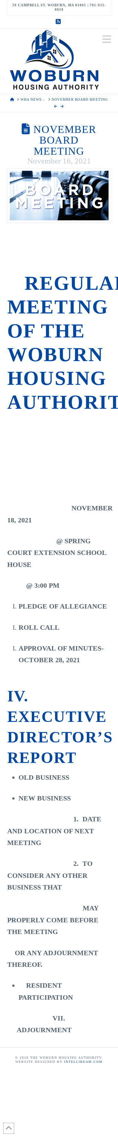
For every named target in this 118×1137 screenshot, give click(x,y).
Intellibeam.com (83, 1061)
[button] (106, 39)
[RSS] (59, 22)
